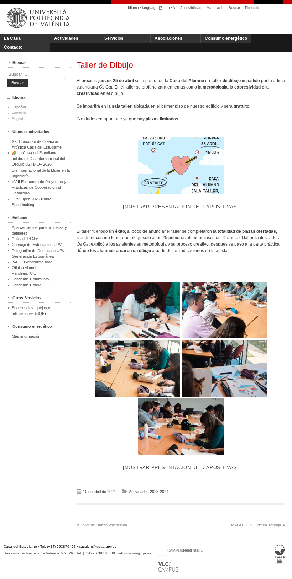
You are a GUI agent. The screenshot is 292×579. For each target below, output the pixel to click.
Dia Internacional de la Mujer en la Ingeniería (41, 173)
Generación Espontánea (33, 256)
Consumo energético (226, 38)
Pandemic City (24, 273)
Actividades (66, 38)
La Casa (12, 38)
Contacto (13, 47)
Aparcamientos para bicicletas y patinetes (39, 230)
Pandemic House (26, 285)
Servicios (114, 38)
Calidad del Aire (25, 239)
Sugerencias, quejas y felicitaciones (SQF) (31, 311)
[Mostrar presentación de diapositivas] (181, 206)
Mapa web (215, 8)
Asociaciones (168, 38)
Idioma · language (143, 8)
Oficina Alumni (24, 268)
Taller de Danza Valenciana (103, 525)
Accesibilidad (191, 8)
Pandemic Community (30, 279)
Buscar (234, 8)
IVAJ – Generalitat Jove (32, 262)
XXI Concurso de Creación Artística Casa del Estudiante (37, 144)
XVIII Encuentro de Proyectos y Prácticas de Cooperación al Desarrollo (39, 187)
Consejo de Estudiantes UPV (37, 244)
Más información (26, 336)
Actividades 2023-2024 (148, 491)
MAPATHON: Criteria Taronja (256, 525)
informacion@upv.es (134, 553)
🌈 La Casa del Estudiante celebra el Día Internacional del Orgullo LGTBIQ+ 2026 (38, 158)
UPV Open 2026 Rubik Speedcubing (31, 202)
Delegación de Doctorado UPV (38, 250)
